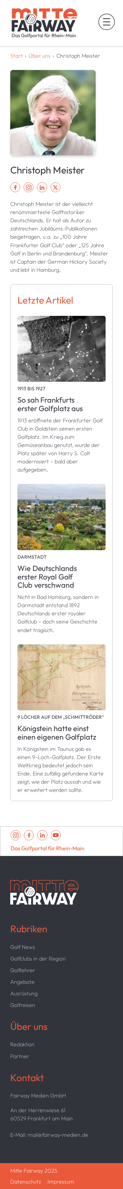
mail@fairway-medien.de (58, 1134)
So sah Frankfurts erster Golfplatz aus (50, 404)
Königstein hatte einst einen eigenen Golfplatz (56, 732)
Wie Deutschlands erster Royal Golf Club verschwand (47, 576)
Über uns (40, 55)
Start (16, 55)
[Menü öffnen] (106, 22)
